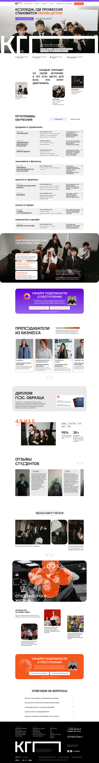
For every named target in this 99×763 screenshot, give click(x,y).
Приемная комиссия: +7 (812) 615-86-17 (49, 311)
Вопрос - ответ (18, 730)
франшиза (52, 737)
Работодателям (53, 728)
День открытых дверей (20, 734)
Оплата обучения (36, 731)
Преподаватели (36, 730)
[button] (79, 3)
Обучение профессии (37, 733)
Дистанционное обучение (21, 728)
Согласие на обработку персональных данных (47, 757)
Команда (52, 733)
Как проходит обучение (38, 736)
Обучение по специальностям (39, 734)
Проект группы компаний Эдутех (25, 757)
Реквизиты (52, 736)
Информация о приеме (20, 733)
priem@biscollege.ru (75, 737)
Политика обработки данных (77, 757)
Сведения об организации (55, 734)
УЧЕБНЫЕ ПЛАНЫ (18, 736)
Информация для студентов (39, 728)
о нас (51, 730)
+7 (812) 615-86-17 (74, 729)
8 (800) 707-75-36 (60, 3)
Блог (51, 731)
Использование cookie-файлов (63, 757)
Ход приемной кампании (20, 731)
